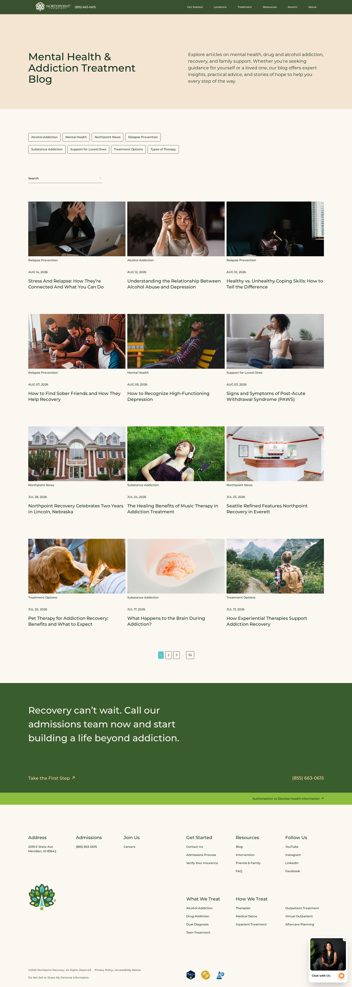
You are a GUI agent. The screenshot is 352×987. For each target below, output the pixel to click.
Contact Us (194, 847)
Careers (129, 847)
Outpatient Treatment (302, 908)
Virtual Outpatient (299, 916)
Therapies (243, 908)
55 (190, 655)
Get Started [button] (195, 7)
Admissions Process (201, 855)
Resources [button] (270, 7)
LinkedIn (292, 863)
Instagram (293, 855)
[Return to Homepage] (53, 6)
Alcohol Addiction (199, 908)
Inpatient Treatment (251, 924)
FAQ (239, 871)
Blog (239, 847)
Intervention (245, 855)
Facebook (292, 871)
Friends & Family (248, 863)
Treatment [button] (245, 7)
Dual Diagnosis (197, 924)
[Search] (100, 178)
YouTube (291, 847)
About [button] (312, 7)
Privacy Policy (104, 970)
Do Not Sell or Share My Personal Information (58, 977)
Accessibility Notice (128, 970)
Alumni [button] (292, 7)
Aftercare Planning (299, 924)
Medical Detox (246, 916)
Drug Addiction (197, 916)
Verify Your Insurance (202, 863)
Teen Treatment (198, 932)
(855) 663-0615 (85, 7)
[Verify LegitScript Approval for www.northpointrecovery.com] (190, 975)
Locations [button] (220, 7)
